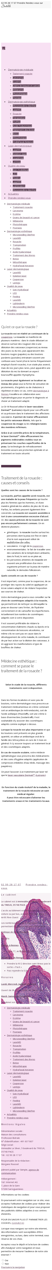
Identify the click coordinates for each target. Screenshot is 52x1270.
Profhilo (17, 122)
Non (7, 1263)
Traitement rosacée (22, 73)
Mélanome (18, 89)
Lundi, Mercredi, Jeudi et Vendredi (18, 984)
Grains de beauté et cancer (26, 85)
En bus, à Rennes (10, 945)
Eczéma (17, 81)
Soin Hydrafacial (21, 170)
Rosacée (17, 114)
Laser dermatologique (18, 269)
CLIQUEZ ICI (18, 1222)
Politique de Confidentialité (14, 931)
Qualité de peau (15, 286)
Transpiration (19, 118)
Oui (6, 1260)
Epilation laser (20, 154)
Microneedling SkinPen (24, 105)
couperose (6, 337)
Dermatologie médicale (18, 203)
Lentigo (16, 282)
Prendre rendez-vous (19, 198)
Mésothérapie (20, 262)
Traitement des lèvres (24, 130)
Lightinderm (19, 303)
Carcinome (18, 77)
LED (15, 174)
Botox (16, 134)
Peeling (17, 178)
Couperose (18, 279)
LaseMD (17, 110)
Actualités (12, 310)
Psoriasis (17, 227)
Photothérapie (20, 224)
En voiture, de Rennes (12, 957)
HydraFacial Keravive (23, 265)
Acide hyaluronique (22, 126)
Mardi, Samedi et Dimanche (15, 996)
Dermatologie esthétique (19, 231)
